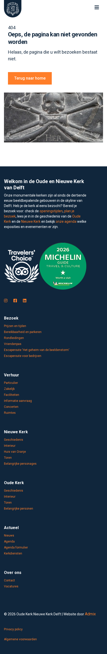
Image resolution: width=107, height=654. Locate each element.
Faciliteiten (11, 395)
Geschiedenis (13, 439)
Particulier (11, 383)
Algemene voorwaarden (20, 639)
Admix (90, 614)
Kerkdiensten (13, 553)
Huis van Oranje (15, 451)
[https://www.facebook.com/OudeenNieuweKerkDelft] (15, 301)
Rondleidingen (14, 338)
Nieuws (9, 535)
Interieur (9, 445)
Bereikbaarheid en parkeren (23, 332)
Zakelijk (9, 389)
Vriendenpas (12, 344)
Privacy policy (13, 629)
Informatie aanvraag (18, 401)
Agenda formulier (16, 547)
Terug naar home (30, 78)
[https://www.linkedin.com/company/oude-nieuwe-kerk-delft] (24, 301)
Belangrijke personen (18, 508)
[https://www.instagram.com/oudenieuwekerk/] (5, 301)
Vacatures (11, 586)
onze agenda (66, 221)
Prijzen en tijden (15, 326)
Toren (8, 457)
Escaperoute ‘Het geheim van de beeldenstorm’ (36, 350)
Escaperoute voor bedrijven (22, 356)
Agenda (9, 541)
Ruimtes (10, 413)
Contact (9, 580)
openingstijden (51, 211)
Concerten (11, 407)
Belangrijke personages (20, 463)
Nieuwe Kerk (31, 221)
